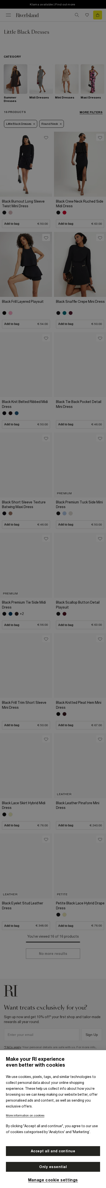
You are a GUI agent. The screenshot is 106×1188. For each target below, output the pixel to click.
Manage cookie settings (53, 1180)
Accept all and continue (53, 1151)
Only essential (53, 1167)
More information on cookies (25, 1115)
